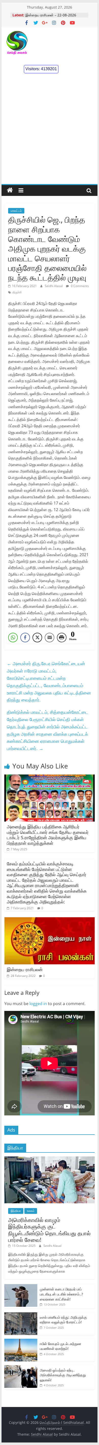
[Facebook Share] (25, 637)
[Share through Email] (49, 637)
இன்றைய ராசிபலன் (25, 969)
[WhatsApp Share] (13, 637)
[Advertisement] (49, 132)
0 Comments (79, 286)
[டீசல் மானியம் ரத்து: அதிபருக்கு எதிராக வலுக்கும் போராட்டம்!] (20, 1315)
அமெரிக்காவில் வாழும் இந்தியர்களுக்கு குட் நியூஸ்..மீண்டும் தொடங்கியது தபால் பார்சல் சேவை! (49, 1229)
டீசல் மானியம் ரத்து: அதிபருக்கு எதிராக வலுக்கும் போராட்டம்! (63, 1320)
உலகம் (31, 1211)
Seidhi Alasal (54, 286)
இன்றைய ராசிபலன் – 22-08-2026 (50, 15)
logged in (38, 1003)
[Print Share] (62, 637)
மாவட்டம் (16, 210)
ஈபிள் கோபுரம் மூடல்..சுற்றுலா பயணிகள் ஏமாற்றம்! (60, 1346)
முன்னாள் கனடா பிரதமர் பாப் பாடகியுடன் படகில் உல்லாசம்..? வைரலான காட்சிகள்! (61, 1294)
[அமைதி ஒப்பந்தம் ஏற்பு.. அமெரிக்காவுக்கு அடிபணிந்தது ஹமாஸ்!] (20, 1367)
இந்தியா (16, 1211)
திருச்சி (17, 292)
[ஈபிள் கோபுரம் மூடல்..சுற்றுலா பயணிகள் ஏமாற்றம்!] (20, 1341)
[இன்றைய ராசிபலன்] (49, 920)
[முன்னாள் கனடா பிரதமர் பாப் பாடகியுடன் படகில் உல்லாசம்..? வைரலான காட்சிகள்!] (20, 1286)
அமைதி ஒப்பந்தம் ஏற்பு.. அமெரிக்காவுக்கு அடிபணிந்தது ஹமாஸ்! (63, 1375)
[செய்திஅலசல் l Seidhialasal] (9, 190)
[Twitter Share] (37, 637)
